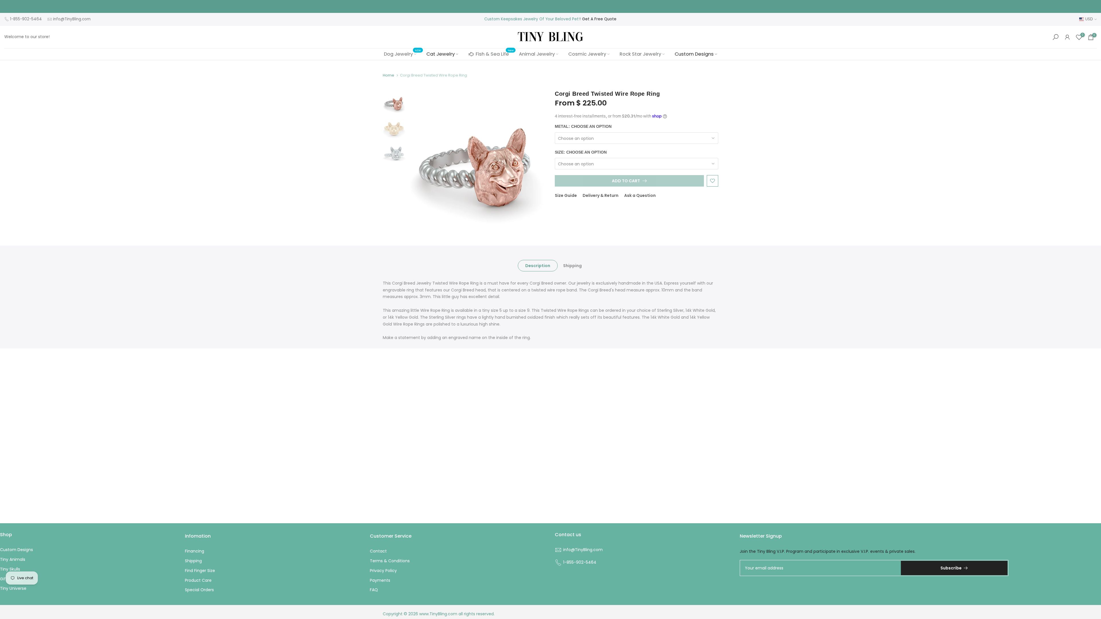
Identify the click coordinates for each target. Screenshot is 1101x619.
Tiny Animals (12, 559)
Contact (378, 551)
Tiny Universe (13, 588)
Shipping (572, 265)
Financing (194, 551)
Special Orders (199, 590)
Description (537, 265)
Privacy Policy (383, 570)
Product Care (198, 580)
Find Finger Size (200, 570)
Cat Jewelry (440, 54)
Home (388, 75)
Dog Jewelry (402, 53)
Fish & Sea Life (495, 53)
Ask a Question (640, 195)
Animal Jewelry (537, 54)
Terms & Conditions (390, 561)
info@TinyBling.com (72, 19)
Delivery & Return (600, 195)
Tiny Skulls (10, 569)
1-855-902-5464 (26, 19)
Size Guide (566, 195)
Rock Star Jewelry (640, 54)
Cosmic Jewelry (587, 54)
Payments (380, 580)
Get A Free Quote (599, 19)
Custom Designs (694, 54)
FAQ (374, 590)
